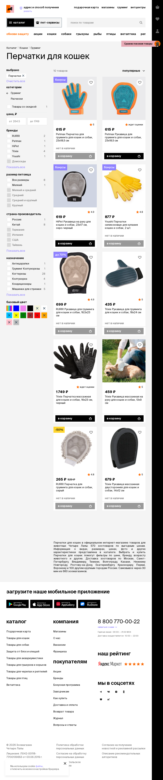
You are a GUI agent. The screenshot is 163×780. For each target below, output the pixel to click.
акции (38, 34)
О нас (56, 638)
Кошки (51, 34)
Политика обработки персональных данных (70, 746)
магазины (108, 7)
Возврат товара (63, 711)
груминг (122, 7)
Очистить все (15, 81)
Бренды (58, 678)
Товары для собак (17, 644)
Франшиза (60, 651)
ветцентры (138, 7)
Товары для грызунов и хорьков (26, 664)
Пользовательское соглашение (68, 764)
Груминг (16, 93)
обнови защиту (17, 34)
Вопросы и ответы (64, 724)
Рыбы (98, 34)
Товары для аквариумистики (24, 658)
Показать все (15, 167)
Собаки (66, 34)
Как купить (60, 698)
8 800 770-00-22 (119, 621)
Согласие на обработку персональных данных (71, 755)
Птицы (111, 34)
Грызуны (82, 34)
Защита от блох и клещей (22, 651)
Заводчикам (61, 691)
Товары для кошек (18, 638)
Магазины (59, 631)
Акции (57, 671)
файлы (39, 766)
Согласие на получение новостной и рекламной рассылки (123, 746)
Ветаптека (128, 34)
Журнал (58, 718)
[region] (75, 34)
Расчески (17, 98)
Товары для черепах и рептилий (26, 671)
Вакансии (59, 644)
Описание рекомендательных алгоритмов (121, 755)
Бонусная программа (66, 684)
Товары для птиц (17, 678)
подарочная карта (86, 7)
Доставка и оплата (65, 704)
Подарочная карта (18, 631)
